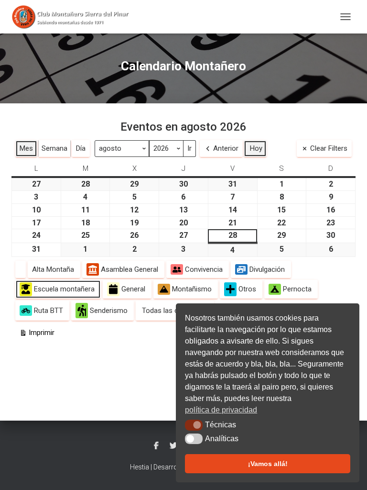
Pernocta (297, 289)
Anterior (225, 148)
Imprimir (36, 334)
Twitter (173, 446)
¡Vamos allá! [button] (268, 464)
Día (81, 148)
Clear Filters (328, 148)
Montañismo (192, 289)
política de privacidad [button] (221, 410)
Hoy (256, 148)
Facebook (156, 446)
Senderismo (109, 310)
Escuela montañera (64, 289)
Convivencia (204, 269)
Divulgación (267, 269)
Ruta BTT (48, 310)
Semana (54, 148)
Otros (247, 289)
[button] (194, 425)
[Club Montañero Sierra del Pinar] (74, 17)
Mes (26, 148)
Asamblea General (129, 269)
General (133, 289)
